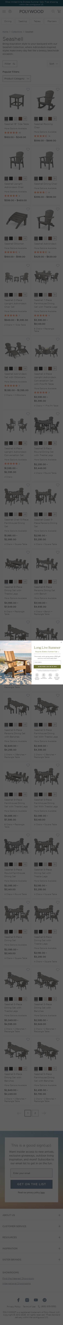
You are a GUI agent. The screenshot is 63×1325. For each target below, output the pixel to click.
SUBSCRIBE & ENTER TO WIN (47, 666)
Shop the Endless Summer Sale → (47, 652)
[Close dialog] (61, 642)
